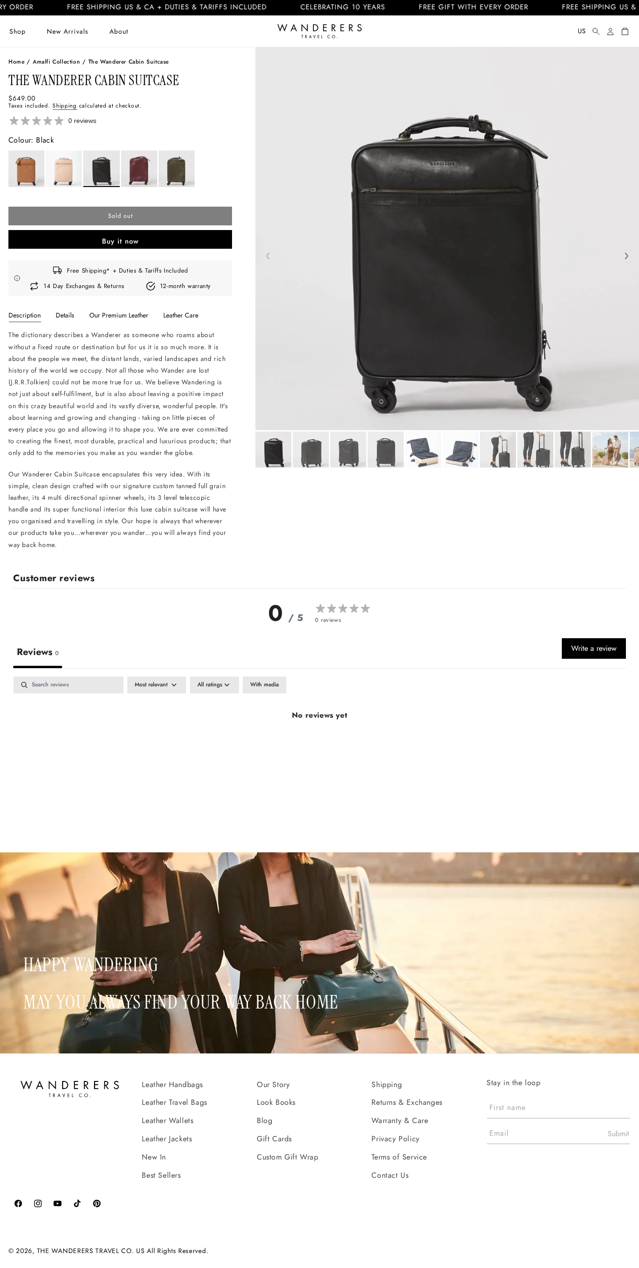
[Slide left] (268, 257)
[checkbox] (264, 685)
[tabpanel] (120, 439)
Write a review (594, 648)
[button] (17, 31)
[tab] (24, 315)
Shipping (64, 105)
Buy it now (120, 241)
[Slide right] (627, 257)
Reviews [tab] (37, 652)
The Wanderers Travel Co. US (91, 1250)
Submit (618, 1133)
